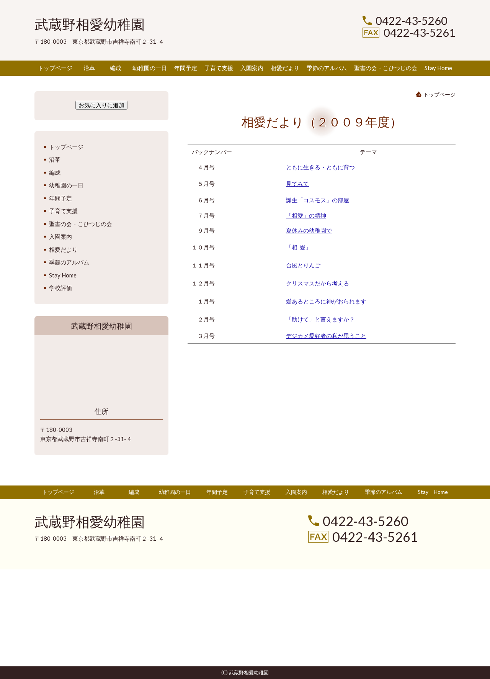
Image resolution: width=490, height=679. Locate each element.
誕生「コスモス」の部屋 (317, 200)
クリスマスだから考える (317, 283)
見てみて (297, 183)
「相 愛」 (298, 247)
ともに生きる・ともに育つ (320, 167)
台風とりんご (303, 265)
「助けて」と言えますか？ (320, 319)
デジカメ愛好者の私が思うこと (326, 335)
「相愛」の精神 (306, 215)
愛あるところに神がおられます (326, 301)
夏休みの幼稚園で (309, 230)
